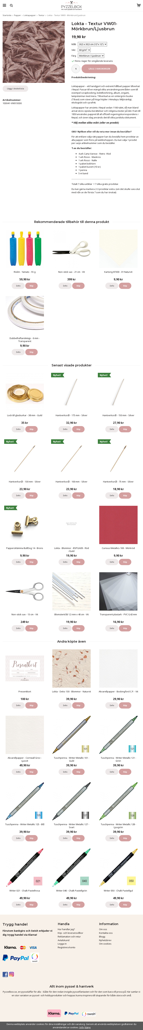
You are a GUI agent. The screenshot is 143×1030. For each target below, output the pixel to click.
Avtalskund (63, 940)
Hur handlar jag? (66, 929)
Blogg (102, 936)
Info (18, 285)
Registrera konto (66, 947)
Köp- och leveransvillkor (70, 932)
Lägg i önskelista (15, 88)
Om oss (103, 929)
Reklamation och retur (69, 936)
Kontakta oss (106, 932)
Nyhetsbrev (105, 940)
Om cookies (105, 943)
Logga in (62, 943)
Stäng (87, 1027)
